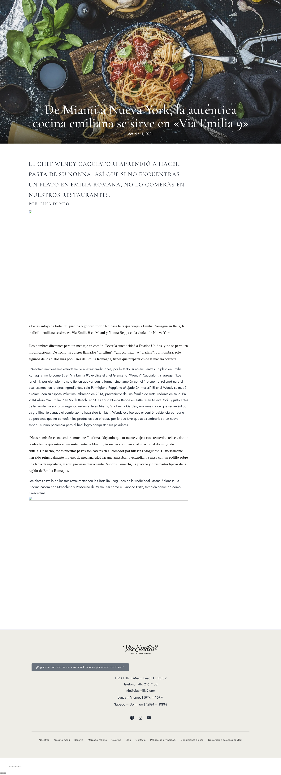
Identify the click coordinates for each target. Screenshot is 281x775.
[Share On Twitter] (15, 766)
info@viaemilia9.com (140, 690)
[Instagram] (140, 718)
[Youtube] (149, 718)
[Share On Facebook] (10, 766)
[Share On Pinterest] (20, 766)
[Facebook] (132, 718)
